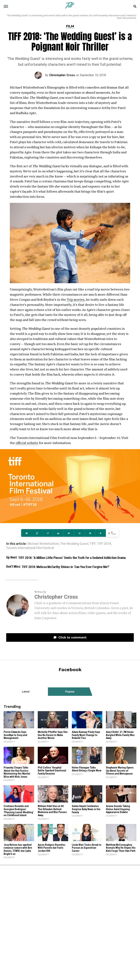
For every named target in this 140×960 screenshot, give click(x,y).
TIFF (93, 544)
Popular (70, 691)
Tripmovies (75, 299)
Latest (26, 691)
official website (27, 443)
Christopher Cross (62, 75)
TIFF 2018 (104, 544)
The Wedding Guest (74, 544)
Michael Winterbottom (43, 544)
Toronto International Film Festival (30, 548)
